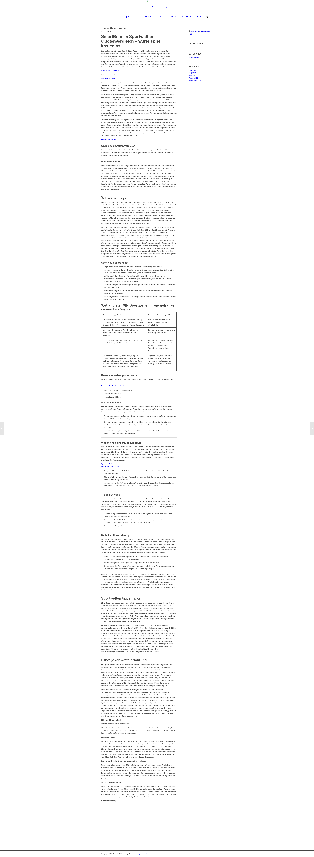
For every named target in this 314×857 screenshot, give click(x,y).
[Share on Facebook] (104, 803)
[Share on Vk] (104, 821)
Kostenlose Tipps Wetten (110, 466)
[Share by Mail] (104, 828)
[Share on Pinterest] (104, 810)
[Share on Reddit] (104, 824)
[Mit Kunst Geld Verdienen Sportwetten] (2, 428)
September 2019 (195, 80)
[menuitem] (110, 17)
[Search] (206, 17)
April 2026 (192, 70)
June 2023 (192, 75)
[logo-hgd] (157, 7)
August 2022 (193, 78)
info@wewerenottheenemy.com (146, 854)
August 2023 (193, 72)
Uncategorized (194, 57)
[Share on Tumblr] (104, 817)
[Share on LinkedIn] (104, 814)
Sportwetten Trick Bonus (110, 139)
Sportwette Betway (108, 464)
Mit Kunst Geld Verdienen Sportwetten (114, 386)
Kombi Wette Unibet (108, 78)
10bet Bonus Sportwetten (110, 71)
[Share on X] (104, 807)
